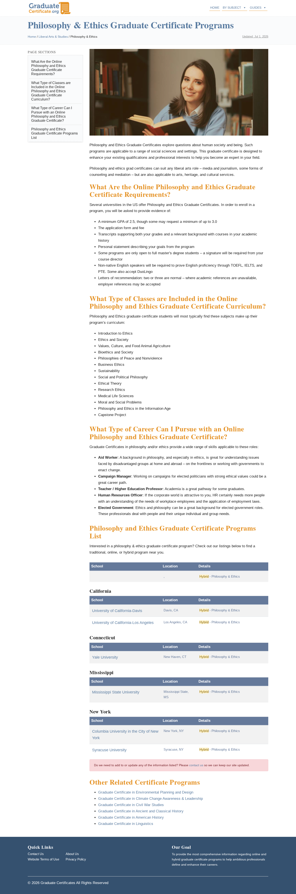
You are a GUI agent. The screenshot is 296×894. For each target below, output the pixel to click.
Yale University (105, 657)
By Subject (232, 7)
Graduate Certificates (58, 883)
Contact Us (36, 854)
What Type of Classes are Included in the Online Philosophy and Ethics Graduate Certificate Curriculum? (51, 91)
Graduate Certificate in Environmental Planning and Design (145, 792)
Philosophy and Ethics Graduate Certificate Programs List (54, 133)
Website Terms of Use (43, 859)
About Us (72, 854)
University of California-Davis (117, 611)
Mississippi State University (115, 692)
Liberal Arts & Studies (53, 36)
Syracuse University (109, 750)
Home (214, 7)
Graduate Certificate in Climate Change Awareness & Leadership (150, 799)
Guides (255, 7)
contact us (196, 765)
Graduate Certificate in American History (131, 817)
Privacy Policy (76, 859)
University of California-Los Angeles (123, 622)
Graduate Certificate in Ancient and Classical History (141, 811)
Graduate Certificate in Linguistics (125, 824)
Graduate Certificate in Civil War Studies (131, 805)
